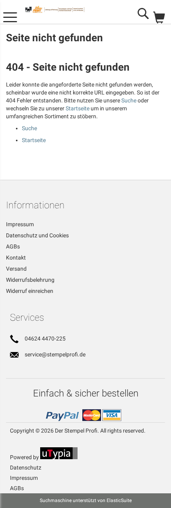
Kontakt (16, 257)
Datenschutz (25, 467)
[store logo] (63, 9)
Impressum (20, 224)
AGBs (13, 246)
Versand (16, 269)
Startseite (77, 108)
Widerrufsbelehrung (30, 280)
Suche (128, 100)
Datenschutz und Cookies (37, 235)
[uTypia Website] (59, 457)
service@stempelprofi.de (55, 354)
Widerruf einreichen (29, 291)
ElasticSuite (119, 500)
